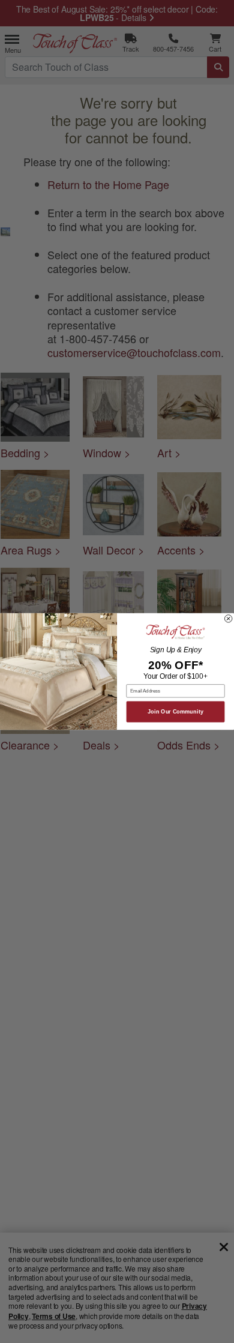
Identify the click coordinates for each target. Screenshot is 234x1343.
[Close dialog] (228, 618)
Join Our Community (175, 712)
